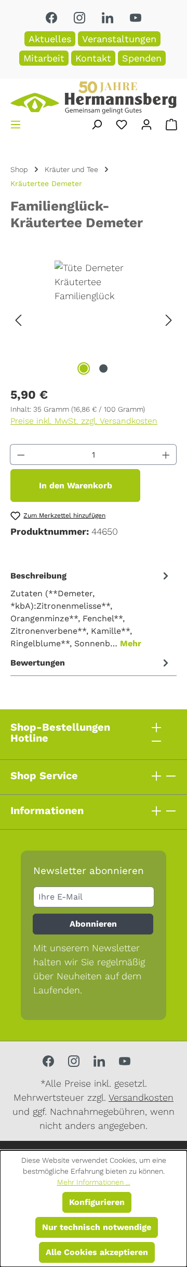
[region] (93, 319)
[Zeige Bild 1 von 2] (83, 368)
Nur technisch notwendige (96, 1227)
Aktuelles (50, 38)
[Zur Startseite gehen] (93, 97)
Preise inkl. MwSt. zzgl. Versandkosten (83, 421)
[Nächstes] (169, 319)
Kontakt (93, 58)
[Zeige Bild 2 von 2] (103, 368)
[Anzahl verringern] (21, 454)
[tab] (90, 609)
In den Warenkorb (75, 485)
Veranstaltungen (119, 38)
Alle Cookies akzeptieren (97, 1252)
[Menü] (15, 124)
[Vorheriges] (18, 319)
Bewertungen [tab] (37, 663)
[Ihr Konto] (146, 124)
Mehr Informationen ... (93, 1182)
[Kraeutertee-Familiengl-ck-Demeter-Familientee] (93, 319)
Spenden (142, 58)
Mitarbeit (43, 58)
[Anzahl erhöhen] (166, 454)
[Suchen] (96, 124)
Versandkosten (141, 1097)
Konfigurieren (97, 1202)
